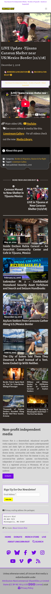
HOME (8, 537)
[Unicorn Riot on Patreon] (30, 561)
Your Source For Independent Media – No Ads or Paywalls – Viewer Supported (25, 84)
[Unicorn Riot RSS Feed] (38, 561)
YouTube (31, 123)
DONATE (8, 476)
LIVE (44, 537)
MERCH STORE (32, 537)
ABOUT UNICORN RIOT (19, 542)
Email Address (10, 494)
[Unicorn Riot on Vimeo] (21, 561)
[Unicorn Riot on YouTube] (13, 561)
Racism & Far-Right (38, 159)
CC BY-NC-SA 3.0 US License (26, 584)
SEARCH (39, 542)
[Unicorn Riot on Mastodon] (8, 552)
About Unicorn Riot (20, 528)
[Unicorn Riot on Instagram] (42, 552)
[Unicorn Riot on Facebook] (25, 552)
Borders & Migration (22, 159)
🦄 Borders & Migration (16, 72)
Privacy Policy (27, 588)
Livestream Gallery (13, 133)
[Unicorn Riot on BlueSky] (17, 552)
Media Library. (24, 139)
